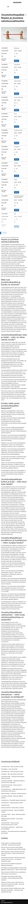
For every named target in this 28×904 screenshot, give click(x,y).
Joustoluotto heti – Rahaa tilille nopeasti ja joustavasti (13, 800)
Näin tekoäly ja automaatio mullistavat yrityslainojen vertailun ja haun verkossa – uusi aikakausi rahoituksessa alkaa (13, 859)
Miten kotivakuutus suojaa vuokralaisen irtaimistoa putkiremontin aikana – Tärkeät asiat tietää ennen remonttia (13, 853)
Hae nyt (16, 60)
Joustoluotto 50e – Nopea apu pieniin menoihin (12, 802)
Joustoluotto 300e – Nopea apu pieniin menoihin (12, 766)
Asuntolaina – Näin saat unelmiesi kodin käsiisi (12, 774)
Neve (2, 902)
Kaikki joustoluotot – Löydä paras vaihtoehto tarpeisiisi (13, 793)
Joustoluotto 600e (5, 805)
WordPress (10, 902)
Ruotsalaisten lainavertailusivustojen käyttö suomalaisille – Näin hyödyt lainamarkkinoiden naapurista (12, 878)
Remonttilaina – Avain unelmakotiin (9, 769)
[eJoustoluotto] (17, 2)
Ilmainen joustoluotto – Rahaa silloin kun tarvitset (12, 807)
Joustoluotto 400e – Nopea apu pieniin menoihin (12, 771)
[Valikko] (8, 6)
